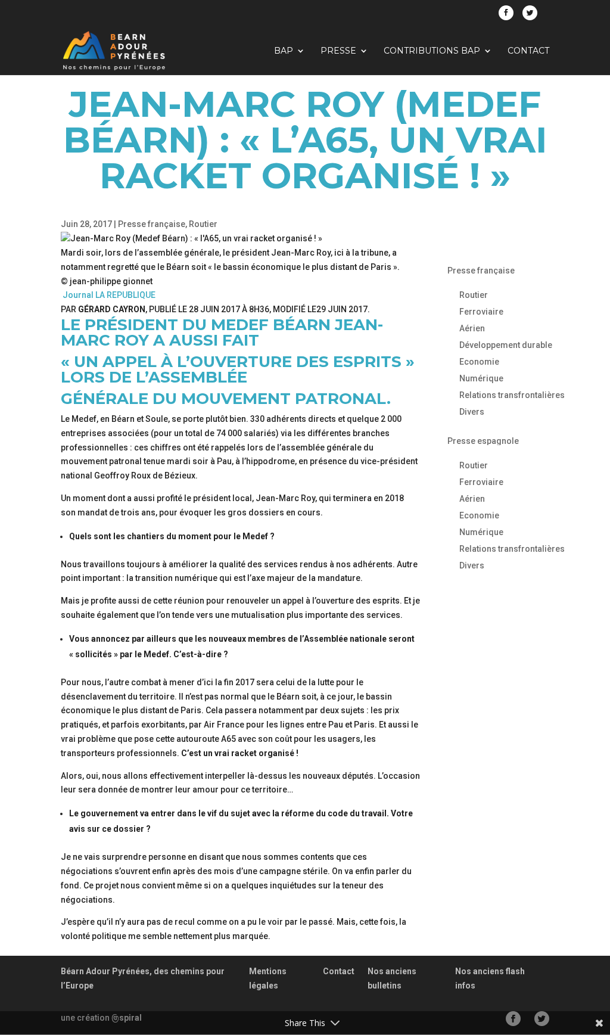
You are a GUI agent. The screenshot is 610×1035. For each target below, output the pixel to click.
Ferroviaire (481, 311)
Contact (528, 51)
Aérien (472, 328)
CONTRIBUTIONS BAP (432, 51)
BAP (283, 51)
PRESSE (338, 51)
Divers (471, 412)
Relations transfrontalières (512, 395)
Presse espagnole (483, 441)
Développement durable (505, 345)
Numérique (481, 378)
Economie (479, 361)
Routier (203, 224)
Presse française (151, 224)
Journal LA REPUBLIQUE (108, 295)
